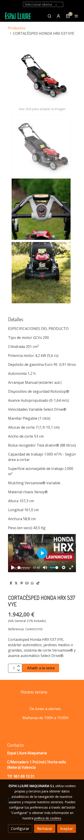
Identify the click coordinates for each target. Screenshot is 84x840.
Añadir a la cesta (40, 667)
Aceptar (66, 828)
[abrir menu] (76, 16)
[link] (17, 16)
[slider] (24, 567)
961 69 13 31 (24, 776)
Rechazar (44, 828)
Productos (16, 28)
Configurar (20, 828)
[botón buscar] (49, 16)
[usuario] (58, 16)
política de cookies (47, 818)
